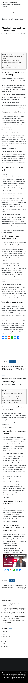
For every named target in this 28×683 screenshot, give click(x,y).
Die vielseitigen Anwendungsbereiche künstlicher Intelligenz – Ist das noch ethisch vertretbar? (14, 609)
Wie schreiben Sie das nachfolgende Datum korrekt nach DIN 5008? (12, 401)
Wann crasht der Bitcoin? (7, 586)
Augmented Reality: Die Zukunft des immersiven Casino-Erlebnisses (14, 604)
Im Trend (3, 25)
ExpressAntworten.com (9, 2)
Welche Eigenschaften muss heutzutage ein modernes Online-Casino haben (13, 613)
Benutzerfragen (6, 636)
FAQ (3, 639)
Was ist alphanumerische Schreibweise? (13, 398)
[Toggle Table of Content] (23, 54)
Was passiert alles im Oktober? (11, 60)
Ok (14, 680)
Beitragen (5, 631)
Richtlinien (5, 646)
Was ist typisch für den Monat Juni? (12, 62)
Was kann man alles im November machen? (11, 65)
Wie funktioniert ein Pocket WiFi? (21, 587)
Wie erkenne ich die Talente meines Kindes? (7, 368)
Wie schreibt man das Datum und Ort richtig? (12, 57)
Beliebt (3, 375)
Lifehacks (5, 644)
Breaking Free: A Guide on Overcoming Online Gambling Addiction (13, 621)
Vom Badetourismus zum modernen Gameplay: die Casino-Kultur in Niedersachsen (14, 617)
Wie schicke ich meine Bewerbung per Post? (21, 368)
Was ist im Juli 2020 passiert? (11, 67)
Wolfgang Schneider (6, 33)
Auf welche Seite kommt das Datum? (12, 397)
